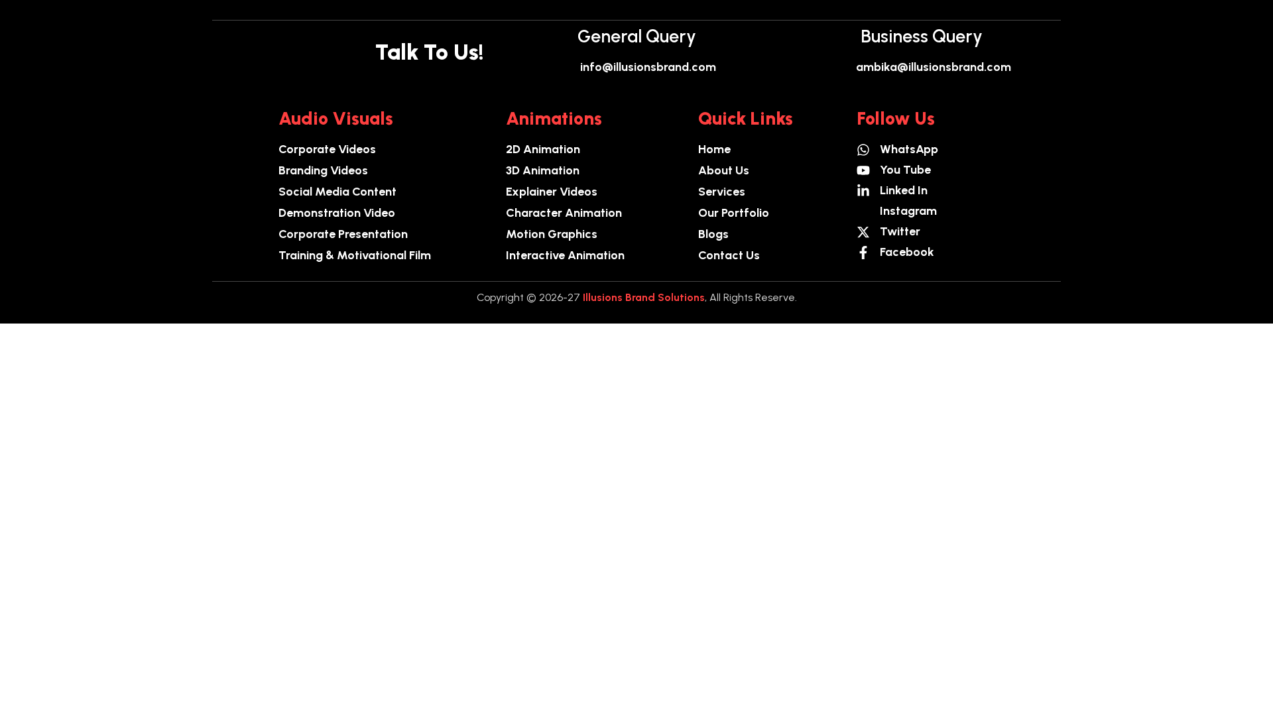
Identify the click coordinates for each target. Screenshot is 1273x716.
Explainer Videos (551, 191)
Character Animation (564, 213)
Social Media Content (337, 191)
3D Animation (542, 170)
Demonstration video (336, 213)
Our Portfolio (733, 213)
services (721, 191)
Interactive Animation (565, 255)
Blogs (713, 234)
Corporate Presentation (343, 234)
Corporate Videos (327, 149)
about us (723, 170)
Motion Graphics (551, 234)
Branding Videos (323, 170)
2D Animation (543, 149)
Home (714, 149)
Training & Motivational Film (354, 255)
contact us (729, 255)
